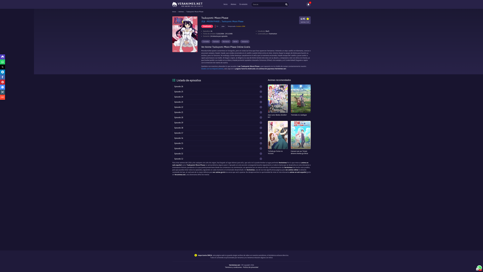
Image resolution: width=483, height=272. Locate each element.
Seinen (235, 41)
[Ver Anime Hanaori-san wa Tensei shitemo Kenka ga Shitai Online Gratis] (301, 135)
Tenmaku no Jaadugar (299, 115)
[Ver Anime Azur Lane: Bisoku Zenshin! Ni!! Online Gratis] (278, 98)
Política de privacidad (250, 267)
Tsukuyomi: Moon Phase (194, 12)
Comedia (206, 41)
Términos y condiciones (233, 267)
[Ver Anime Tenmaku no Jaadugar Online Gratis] (301, 98)
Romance (226, 41)
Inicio (226, 4)
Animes (233, 4)
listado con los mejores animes (212, 69)
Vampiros (245, 41)
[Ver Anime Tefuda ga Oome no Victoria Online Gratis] (278, 135)
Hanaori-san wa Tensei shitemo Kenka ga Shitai (299, 152)
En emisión (243, 4)
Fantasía (216, 41)
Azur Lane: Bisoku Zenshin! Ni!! (277, 116)
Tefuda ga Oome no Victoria (275, 152)
